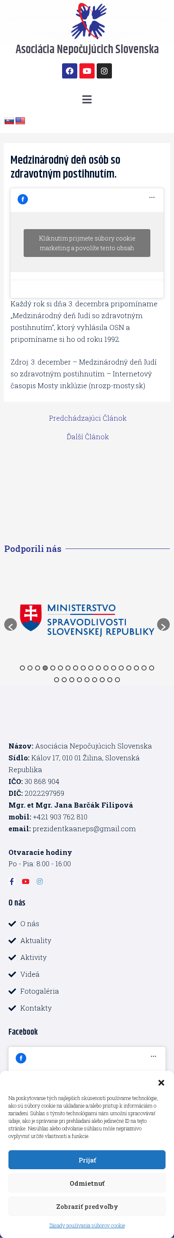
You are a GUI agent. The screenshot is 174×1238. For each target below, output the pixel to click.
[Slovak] (9, 121)
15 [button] (128, 667)
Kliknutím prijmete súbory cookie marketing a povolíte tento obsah (87, 243)
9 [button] (83, 667)
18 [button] (151, 667)
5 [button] (52, 667)
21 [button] (71, 679)
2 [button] (30, 667)
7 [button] (68, 667)
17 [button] (144, 667)
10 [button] (90, 667)
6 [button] (60, 667)
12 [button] (106, 667)
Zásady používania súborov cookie (87, 1225)
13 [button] (113, 667)
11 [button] (98, 667)
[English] (20, 121)
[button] (161, 1081)
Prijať (87, 1160)
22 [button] (79, 679)
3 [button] (37, 667)
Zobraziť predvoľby (87, 1206)
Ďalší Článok (88, 436)
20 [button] (64, 679)
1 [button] (22, 667)
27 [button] (117, 679)
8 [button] (75, 667)
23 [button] (87, 679)
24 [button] (94, 679)
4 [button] (45, 667)
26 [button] (109, 679)
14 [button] (121, 667)
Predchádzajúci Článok (88, 418)
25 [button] (102, 679)
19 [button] (56, 679)
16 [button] (136, 667)
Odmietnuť (87, 1183)
